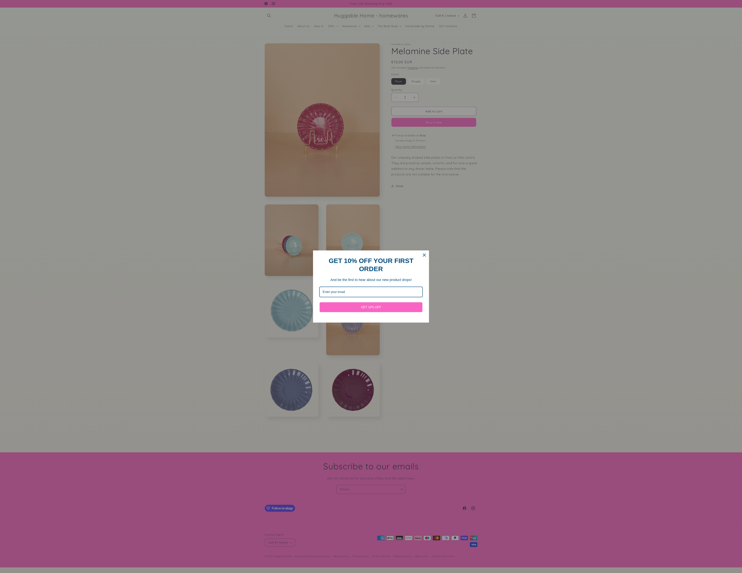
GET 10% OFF (371, 307)
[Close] (424, 255)
